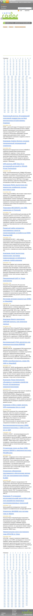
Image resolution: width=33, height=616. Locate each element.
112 (23, 77)
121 (26, 79)
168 (19, 90)
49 (13, 66)
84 (10, 73)
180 (12, 94)
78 (19, 71)
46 (4, 66)
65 (7, 69)
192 (5, 97)
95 (16, 74)
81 (28, 71)
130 (8, 82)
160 (16, 89)
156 (27, 87)
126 (19, 81)
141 (23, 84)
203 (19, 99)
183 (23, 94)
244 (16, 108)
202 (16, 99)
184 (27, 94)
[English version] (7, 1)
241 (5, 108)
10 (4, 59)
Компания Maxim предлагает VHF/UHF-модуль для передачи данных (15, 321)
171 (5, 92)
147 (19, 86)
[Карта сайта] (4, 1)
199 (5, 99)
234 (5, 107)
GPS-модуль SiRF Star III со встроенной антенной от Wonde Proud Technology (15, 166)
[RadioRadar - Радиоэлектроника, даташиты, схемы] (9, 15)
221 (8, 103)
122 (5, 81)
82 (4, 73)
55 (4, 68)
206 (5, 100)
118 (15, 79)
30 (10, 63)
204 (23, 99)
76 (13, 71)
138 (12, 84)
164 (5, 90)
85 (13, 73)
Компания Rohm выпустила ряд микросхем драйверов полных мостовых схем (15, 187)
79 (22, 71)
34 (22, 63)
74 (7, 71)
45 (28, 64)
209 (16, 100)
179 (8, 94)
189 (19, 95)
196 (19, 97)
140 (19, 84)
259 (19, 112)
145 (12, 86)
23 (16, 61)
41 (16, 64)
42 (19, 64)
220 (5, 103)
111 (19, 77)
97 (22, 74)
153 (16, 87)
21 (10, 61)
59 (16, 68)
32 (16, 63)
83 (7, 73)
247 (27, 108)
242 (8, 108)
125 (16, 81)
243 (12, 108)
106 (27, 76)
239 (23, 107)
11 (7, 59)
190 (23, 95)
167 (16, 90)
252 (19, 110)
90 (28, 73)
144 (8, 86)
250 (12, 110)
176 (23, 92)
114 (30, 77)
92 (7, 74)
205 (27, 99)
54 (28, 66)
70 (22, 69)
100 (5, 76)
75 (10, 71)
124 (12, 81)
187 (12, 95)
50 (16, 66)
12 (10, 59)
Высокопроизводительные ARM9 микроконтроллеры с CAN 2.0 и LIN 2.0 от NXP (16, 427)
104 (19, 76)
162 (23, 89)
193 (8, 97)
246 (23, 108)
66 (10, 69)
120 (23, 79)
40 (13, 64)
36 (28, 63)
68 (16, 69)
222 (12, 103)
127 (23, 81)
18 (28, 59)
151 (8, 87)
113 (26, 77)
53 (25, 66)
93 (10, 74)
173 (12, 92)
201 (12, 99)
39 (10, 64)
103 (16, 76)
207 (8, 100)
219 (27, 102)
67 (13, 69)
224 (19, 103)
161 (19, 89)
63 (28, 68)
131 (12, 82)
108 (8, 77)
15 (19, 59)
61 (22, 68)
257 (12, 112)
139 (16, 84)
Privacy (14, 614)
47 (7, 66)
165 (8, 90)
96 (19, 74)
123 (8, 81)
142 (27, 84)
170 (27, 90)
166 (12, 90)
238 (19, 107)
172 (8, 92)
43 (22, 64)
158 (8, 89)
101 (8, 76)
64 (4, 69)
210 (19, 100)
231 (19, 105)
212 (27, 100)
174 (16, 92)
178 (5, 94)
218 (23, 102)
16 (22, 59)
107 (5, 77)
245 (19, 108)
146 (16, 86)
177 (27, 92)
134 (23, 82)
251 (16, 110)
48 (10, 66)
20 (7, 61)
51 (19, 66)
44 (25, 64)
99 (28, 74)
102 (12, 76)
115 (4, 79)
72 (28, 69)
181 (16, 94)
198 (27, 97)
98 (25, 74)
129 (5, 82)
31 (13, 63)
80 (25, 71)
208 (12, 100)
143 (5, 86)
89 (25, 73)
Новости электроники (20, 27)
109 (12, 77)
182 (19, 94)
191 (27, 95)
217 (19, 102)
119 (19, 79)
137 (8, 84)
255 (5, 112)
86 (16, 73)
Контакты (3, 8)
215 (12, 102)
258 (16, 112)
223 (16, 103)
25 (22, 61)
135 (27, 82)
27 (28, 61)
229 (12, 105)
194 (12, 97)
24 (19, 61)
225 (23, 103)
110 (15, 77)
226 (27, 103)
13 (13, 59)
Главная (5, 27)
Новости (3, 4)
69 (19, 69)
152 (12, 87)
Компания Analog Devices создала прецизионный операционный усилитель (16, 143)
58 (13, 68)
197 (23, 97)
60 (19, 68)
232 (23, 105)
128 (27, 81)
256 (8, 112)
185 (5, 95)
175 (19, 92)
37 (4, 64)
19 (4, 61)
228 (8, 105)
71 (25, 69)
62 (25, 68)
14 (16, 59)
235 (8, 107)
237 (16, 107)
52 (22, 66)
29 (7, 63)
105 (23, 76)
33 (19, 63)
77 (16, 71)
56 (7, 68)
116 (8, 79)
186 (8, 95)
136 (5, 84)
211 (23, 100)
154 (19, 87)
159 (12, 89)
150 (5, 87)
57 (10, 68)
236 (12, 107)
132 (16, 82)
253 (23, 110)
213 (5, 102)
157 (5, 89)
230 (16, 105)
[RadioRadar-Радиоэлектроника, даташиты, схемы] (1, 1)
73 (4, 71)
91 (4, 74)
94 (13, 74)
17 (25, 59)
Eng (2, 614)
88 (22, 73)
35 (25, 63)
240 (27, 107)
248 (5, 110)
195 (16, 97)
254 (27, 110)
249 (8, 110)
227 (5, 105)
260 (23, 112)
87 (19, 73)
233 (27, 105)
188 (16, 95)
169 (23, 90)
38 (7, 64)
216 (16, 102)
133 (19, 82)
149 (27, 86)
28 (4, 63)
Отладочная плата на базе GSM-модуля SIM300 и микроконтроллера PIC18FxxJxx (17, 450)
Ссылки (14, 611)
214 (8, 102)
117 (12, 79)
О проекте (4, 6)
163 (27, 89)
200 (8, 99)
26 (25, 61)
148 (23, 86)
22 (13, 61)
